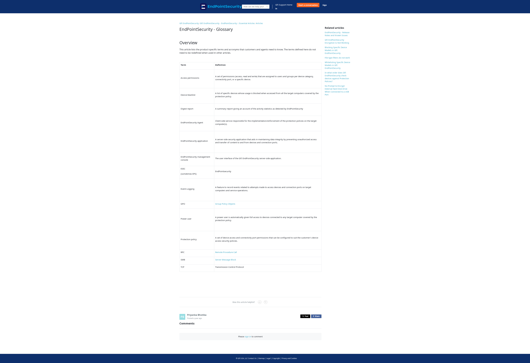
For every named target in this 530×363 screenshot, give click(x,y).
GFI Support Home (283, 4)
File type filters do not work (337, 57)
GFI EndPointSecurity (189, 23)
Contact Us (252, 358)
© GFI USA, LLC (242, 358)
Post (306, 316)
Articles (259, 23)
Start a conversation (308, 5)
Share (318, 316)
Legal (268, 358)
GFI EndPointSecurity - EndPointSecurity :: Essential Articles (227, 23)
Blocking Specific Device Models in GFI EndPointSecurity (336, 50)
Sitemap (261, 358)
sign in (248, 336)
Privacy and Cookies (289, 358)
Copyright (276, 358)
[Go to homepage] (221, 6)
